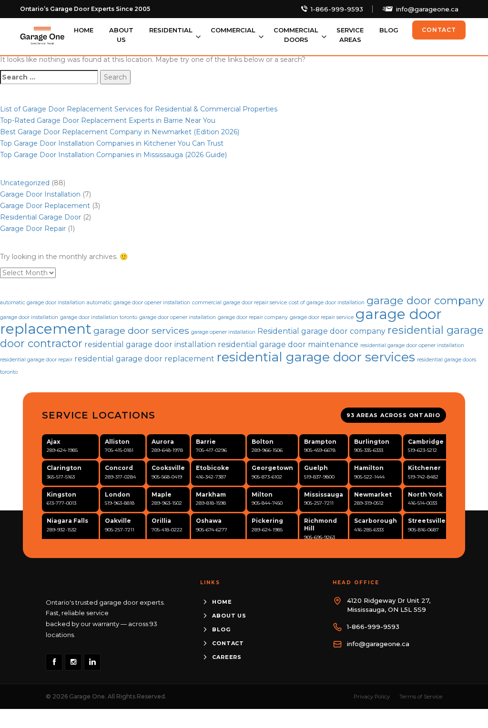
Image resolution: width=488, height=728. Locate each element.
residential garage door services (315, 357)
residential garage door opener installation (412, 345)
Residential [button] (171, 30)
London (117, 494)
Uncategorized (25, 183)
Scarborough (375, 520)
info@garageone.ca (427, 9)
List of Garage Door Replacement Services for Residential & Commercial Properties (138, 109)
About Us (121, 34)
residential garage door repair (36, 360)
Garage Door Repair (33, 228)
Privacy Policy (372, 696)
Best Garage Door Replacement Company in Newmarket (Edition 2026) (119, 132)
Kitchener (424, 467)
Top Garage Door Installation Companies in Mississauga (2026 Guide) (113, 154)
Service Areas (350, 34)
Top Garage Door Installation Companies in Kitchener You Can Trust (112, 143)
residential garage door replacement (144, 358)
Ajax (53, 441)
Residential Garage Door (40, 217)
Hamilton (369, 467)
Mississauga (323, 494)
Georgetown (272, 467)
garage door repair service (322, 317)
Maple (162, 494)
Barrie (206, 441)
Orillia (161, 520)
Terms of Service (420, 696)
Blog (388, 30)
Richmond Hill (320, 524)
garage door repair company (253, 317)
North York (425, 494)
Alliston (117, 441)
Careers (227, 657)
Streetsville (427, 520)
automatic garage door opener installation (138, 302)
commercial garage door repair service (239, 302)
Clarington (64, 467)
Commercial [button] (233, 30)
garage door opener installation (177, 317)
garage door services (141, 330)
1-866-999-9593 (337, 9)
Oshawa (209, 520)
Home (83, 30)
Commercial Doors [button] (296, 34)
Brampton (320, 441)
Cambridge (426, 441)
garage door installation (29, 317)
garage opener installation (223, 332)
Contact (439, 29)
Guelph (316, 467)
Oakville (118, 520)
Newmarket (373, 494)
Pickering (267, 520)
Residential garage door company (321, 331)
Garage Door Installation (40, 194)
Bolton (263, 441)
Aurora (163, 441)
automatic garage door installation (42, 302)
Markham (211, 494)
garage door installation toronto (98, 317)
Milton (262, 494)
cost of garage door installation (327, 302)
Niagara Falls (67, 520)
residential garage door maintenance (288, 344)
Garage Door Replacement (45, 205)
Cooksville (168, 467)
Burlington (371, 441)
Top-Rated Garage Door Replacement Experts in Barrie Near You (107, 120)
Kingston (61, 494)
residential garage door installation (150, 344)
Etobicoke (212, 467)
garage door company (425, 300)
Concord (119, 467)
